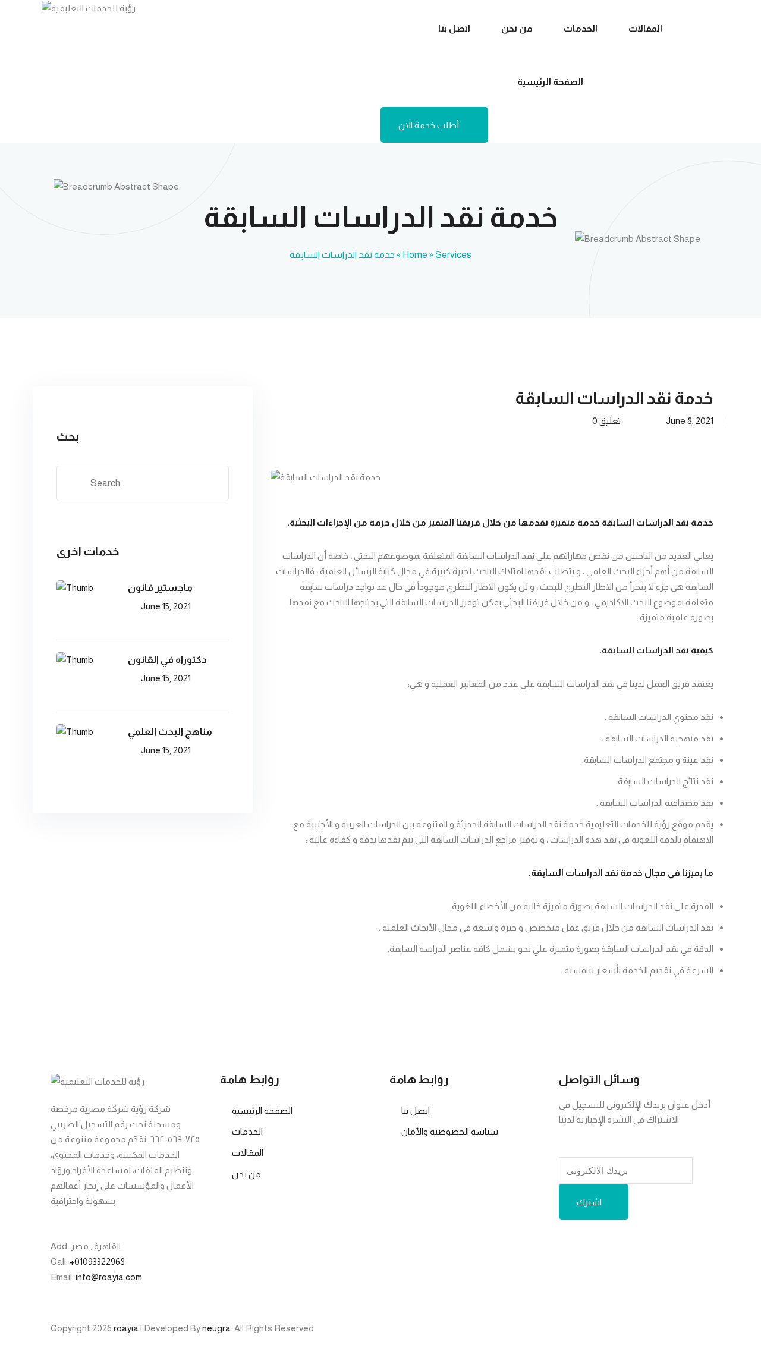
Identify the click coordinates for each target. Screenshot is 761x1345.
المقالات (645, 28)
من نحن (517, 28)
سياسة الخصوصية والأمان (449, 1131)
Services (453, 255)
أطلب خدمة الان (428, 125)
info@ (87, 1277)
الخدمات (581, 28)
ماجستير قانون (160, 588)
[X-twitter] (668, 1246)
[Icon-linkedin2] (605, 1246)
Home (414, 255)
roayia (126, 1328)
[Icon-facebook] (574, 1246)
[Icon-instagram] (637, 1246)
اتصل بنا (454, 28)
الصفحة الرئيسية (550, 82)
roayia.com (120, 1277)
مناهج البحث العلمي (170, 732)
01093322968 (99, 1261)
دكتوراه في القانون (167, 660)
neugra (216, 1328)
